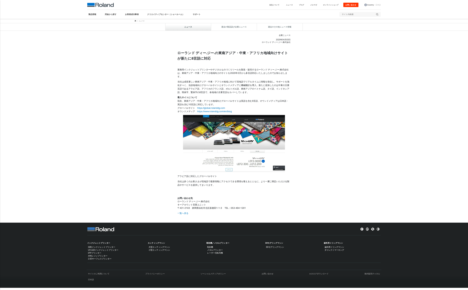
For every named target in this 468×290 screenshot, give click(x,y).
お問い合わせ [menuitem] (350, 5)
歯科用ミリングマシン (333, 243)
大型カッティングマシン (159, 247)
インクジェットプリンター (98, 243)
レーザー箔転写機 (215, 253)
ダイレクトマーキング (334, 250)
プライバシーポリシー (155, 273)
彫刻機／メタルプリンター (217, 243)
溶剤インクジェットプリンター (101, 247)
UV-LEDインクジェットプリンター (103, 250)
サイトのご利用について (98, 273)
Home (135, 21)
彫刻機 (210, 247)
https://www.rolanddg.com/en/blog (214, 111)
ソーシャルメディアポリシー (213, 273)
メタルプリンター (215, 250)
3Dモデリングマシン (274, 243)
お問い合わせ (267, 273)
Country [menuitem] (370, 5)
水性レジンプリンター (97, 256)
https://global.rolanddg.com (211, 108)
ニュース (142, 21)
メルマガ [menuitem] (313, 5)
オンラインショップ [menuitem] (330, 5)
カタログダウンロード (319, 273)
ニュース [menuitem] (289, 5)
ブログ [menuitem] (301, 5)
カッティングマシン (156, 243)
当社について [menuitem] (274, 5)
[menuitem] (93, 14)
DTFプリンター (94, 253)
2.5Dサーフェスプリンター (100, 258)
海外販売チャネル (372, 273)
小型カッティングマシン (159, 250)
